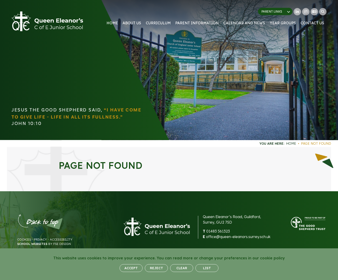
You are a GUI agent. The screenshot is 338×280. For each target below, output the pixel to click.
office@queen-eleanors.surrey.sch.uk (238, 236)
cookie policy (272, 258)
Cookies (24, 239)
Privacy (40, 239)
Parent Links (271, 12)
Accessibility (61, 239)
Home (291, 143)
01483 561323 (218, 231)
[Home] (47, 21)
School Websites (32, 244)
